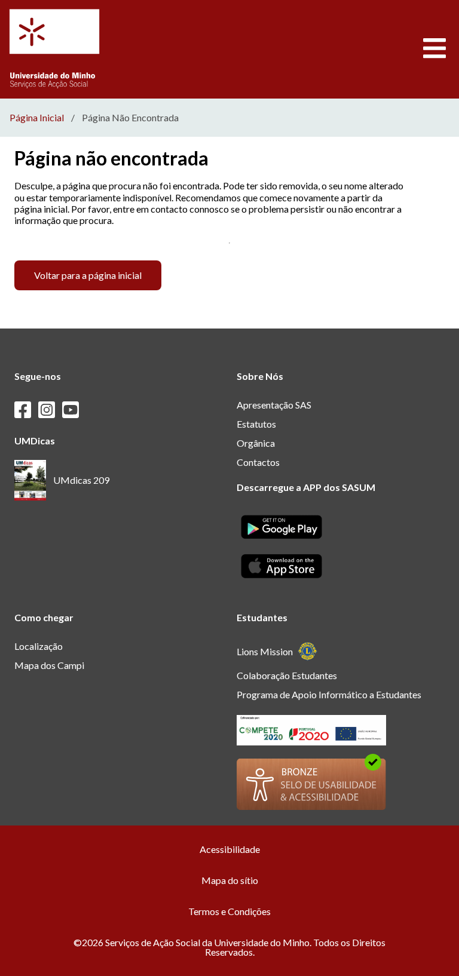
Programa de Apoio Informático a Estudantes (329, 694)
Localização (38, 646)
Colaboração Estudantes (287, 675)
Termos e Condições (229, 911)
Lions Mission (265, 651)
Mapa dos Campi (49, 665)
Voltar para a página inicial (88, 275)
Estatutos (256, 423)
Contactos (258, 462)
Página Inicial (37, 117)
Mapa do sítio (229, 880)
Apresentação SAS (274, 404)
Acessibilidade (230, 849)
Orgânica (256, 443)
